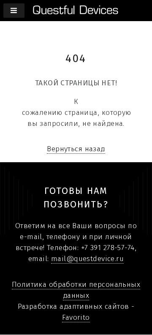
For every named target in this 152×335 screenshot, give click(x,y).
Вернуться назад (76, 148)
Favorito (76, 317)
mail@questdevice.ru (87, 258)
